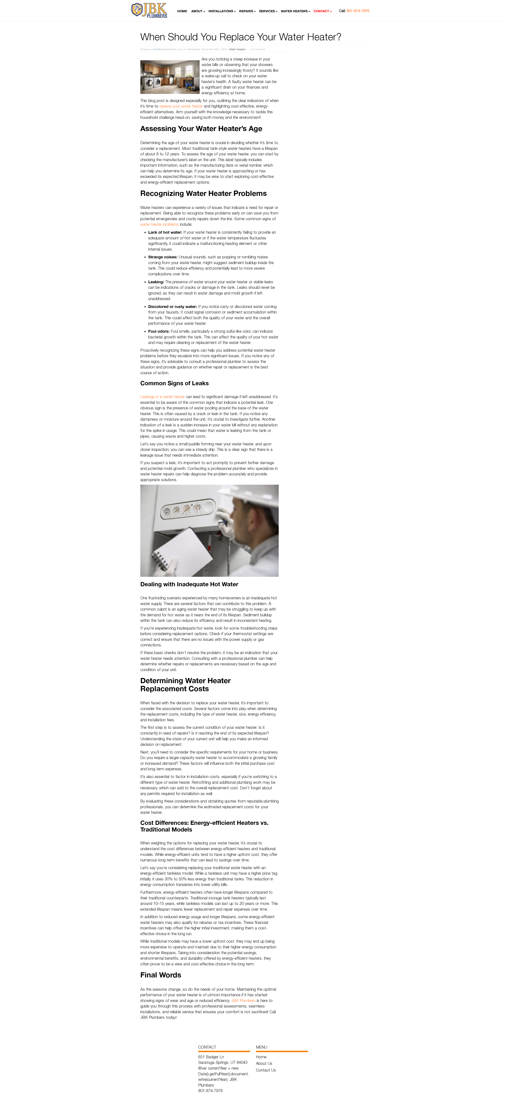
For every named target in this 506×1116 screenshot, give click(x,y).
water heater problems (159, 224)
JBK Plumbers (243, 1000)
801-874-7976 (358, 11)
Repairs (246, 11)
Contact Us (266, 1070)
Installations (221, 11)
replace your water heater (181, 106)
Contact (321, 11)
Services (267, 11)
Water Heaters (294, 11)
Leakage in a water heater (162, 396)
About (196, 11)
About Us (264, 1063)
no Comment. (258, 49)
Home (182, 11)
